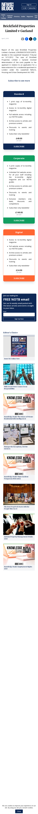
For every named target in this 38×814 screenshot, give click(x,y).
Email (4, 311)
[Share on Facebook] (26, 39)
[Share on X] (30, 39)
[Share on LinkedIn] (34, 39)
